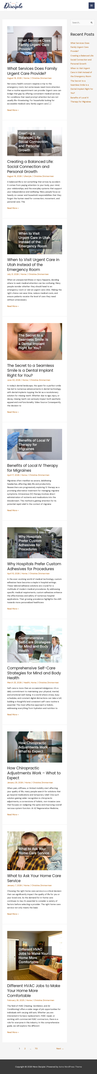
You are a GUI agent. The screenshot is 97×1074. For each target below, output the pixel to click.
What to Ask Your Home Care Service (34, 878)
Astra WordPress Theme (70, 1066)
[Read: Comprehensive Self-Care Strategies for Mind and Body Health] (34, 644)
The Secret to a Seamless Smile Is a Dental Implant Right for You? (30, 370)
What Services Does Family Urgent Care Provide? (32, 71)
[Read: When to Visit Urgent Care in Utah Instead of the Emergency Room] (34, 239)
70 (36, 1048)
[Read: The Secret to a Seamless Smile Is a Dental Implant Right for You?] (34, 341)
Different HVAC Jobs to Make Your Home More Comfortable (33, 990)
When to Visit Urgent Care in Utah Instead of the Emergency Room (33, 264)
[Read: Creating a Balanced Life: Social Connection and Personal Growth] (34, 141)
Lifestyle (27, 176)
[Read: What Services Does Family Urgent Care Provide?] (34, 44)
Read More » (13, 110)
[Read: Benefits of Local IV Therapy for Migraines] (34, 444)
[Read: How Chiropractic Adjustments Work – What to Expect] (34, 746)
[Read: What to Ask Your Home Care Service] (34, 850)
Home (26, 78)
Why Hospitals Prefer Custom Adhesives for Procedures (34, 566)
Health (27, 682)
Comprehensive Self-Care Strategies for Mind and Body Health (34, 673)
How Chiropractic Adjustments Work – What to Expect (34, 773)
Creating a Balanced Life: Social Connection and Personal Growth (30, 166)
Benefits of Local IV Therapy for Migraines (32, 468)
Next (60, 1048)
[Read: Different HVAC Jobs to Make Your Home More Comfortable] (34, 955)
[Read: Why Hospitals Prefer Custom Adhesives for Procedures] (34, 542)
